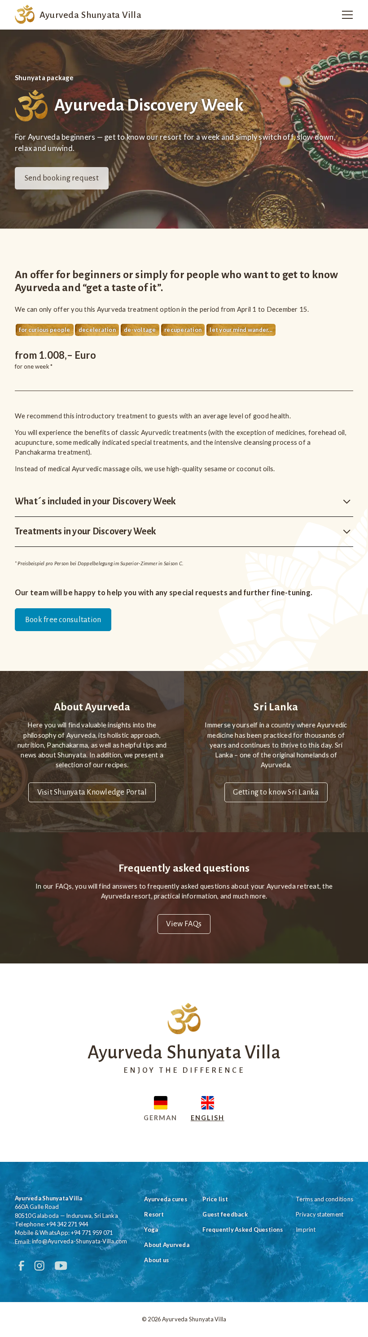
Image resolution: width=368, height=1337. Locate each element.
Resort (154, 1214)
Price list (215, 1199)
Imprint (305, 1229)
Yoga (151, 1229)
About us (156, 1260)
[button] (345, 15)
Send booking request (62, 178)
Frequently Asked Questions (242, 1229)
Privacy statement (319, 1214)
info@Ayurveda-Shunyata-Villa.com (79, 1241)
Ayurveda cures (165, 1199)
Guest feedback (225, 1214)
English (207, 1117)
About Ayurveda (166, 1244)
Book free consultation (63, 619)
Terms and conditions (324, 1199)
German (160, 1117)
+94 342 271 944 (67, 1224)
